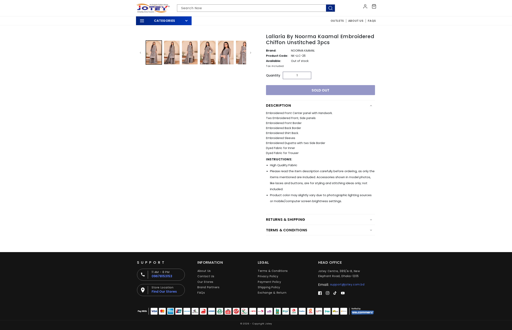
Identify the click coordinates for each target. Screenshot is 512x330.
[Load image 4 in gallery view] (208, 53)
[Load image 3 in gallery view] (190, 53)
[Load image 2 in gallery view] (172, 53)
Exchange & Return (272, 293)
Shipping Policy (269, 287)
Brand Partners (208, 287)
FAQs (201, 293)
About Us (204, 271)
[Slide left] (140, 52)
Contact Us (205, 276)
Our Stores (205, 282)
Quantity (273, 75)
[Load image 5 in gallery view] (226, 53)
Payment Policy (269, 282)
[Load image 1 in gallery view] (154, 53)
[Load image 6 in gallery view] (244, 53)
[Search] (330, 8)
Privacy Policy (268, 276)
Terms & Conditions (273, 271)
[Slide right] (250, 52)
